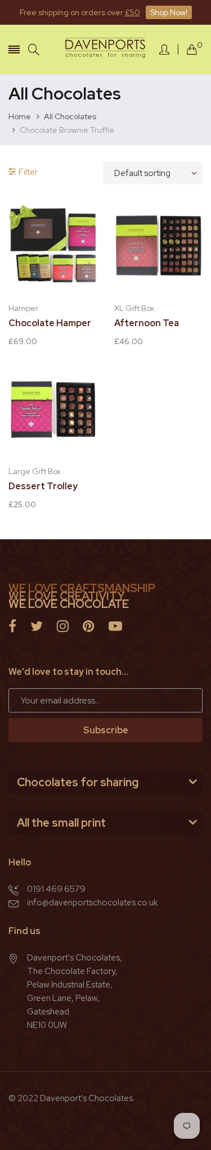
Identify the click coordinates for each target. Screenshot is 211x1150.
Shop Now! (168, 12)
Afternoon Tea (146, 323)
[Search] (33, 50)
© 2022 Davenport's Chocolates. (71, 1098)
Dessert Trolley (43, 486)
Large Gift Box (34, 471)
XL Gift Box (134, 308)
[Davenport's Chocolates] (105, 49)
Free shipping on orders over (80, 12)
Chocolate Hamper (49, 323)
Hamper (23, 308)
